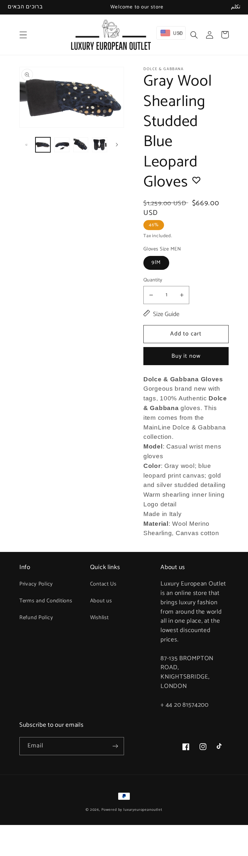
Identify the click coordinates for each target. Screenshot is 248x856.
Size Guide (166, 314)
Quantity (152, 280)
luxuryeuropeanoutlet (142, 810)
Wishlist (99, 617)
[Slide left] (26, 145)
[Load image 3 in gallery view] (80, 144)
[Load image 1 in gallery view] (43, 144)
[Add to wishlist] (196, 180)
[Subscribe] (115, 746)
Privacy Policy (36, 584)
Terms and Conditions (45, 601)
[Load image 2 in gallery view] (61, 144)
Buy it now (186, 356)
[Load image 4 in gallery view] (99, 144)
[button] (23, 34)
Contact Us (103, 584)
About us (101, 601)
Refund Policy (36, 617)
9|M (156, 262)
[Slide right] (117, 145)
